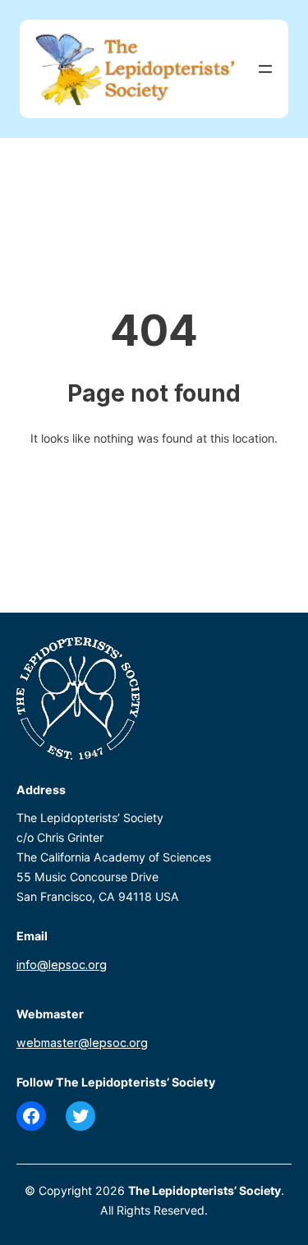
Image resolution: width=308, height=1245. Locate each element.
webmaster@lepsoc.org (82, 1043)
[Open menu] (265, 69)
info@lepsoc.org (61, 965)
